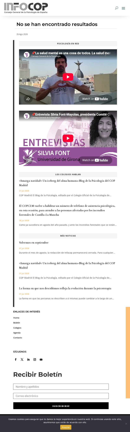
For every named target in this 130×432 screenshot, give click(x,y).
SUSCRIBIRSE (61, 406)
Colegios (17, 327)
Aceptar (66, 427)
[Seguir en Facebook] (15, 359)
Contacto (17, 337)
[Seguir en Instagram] (34, 359)
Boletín (16, 322)
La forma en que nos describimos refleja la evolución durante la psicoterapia (65, 288)
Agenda (16, 332)
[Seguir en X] (22, 359)
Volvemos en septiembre (34, 242)
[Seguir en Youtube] (41, 359)
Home (16, 317)
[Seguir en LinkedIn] (28, 359)
